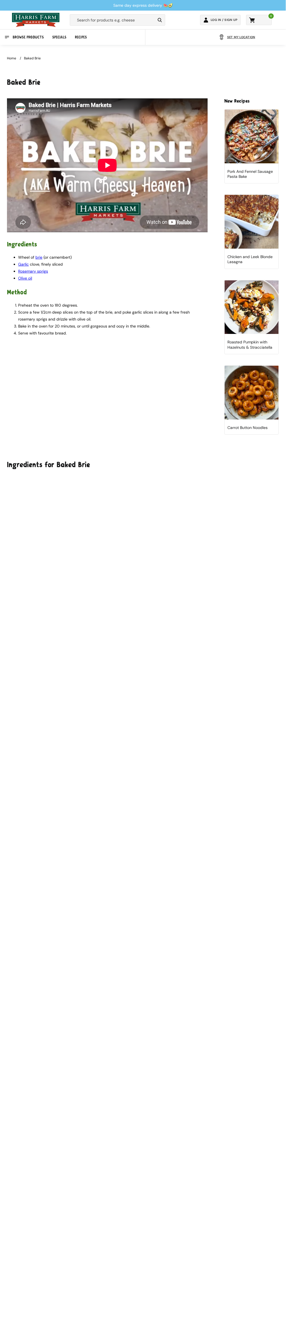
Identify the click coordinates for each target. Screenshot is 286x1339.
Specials (59, 37)
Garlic (23, 264)
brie (38, 257)
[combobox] (112, 20)
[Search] (160, 20)
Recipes (81, 37)
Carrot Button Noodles (247, 427)
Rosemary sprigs (33, 271)
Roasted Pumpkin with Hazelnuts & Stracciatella (249, 344)
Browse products (28, 37)
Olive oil (25, 278)
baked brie (32, 58)
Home (11, 58)
